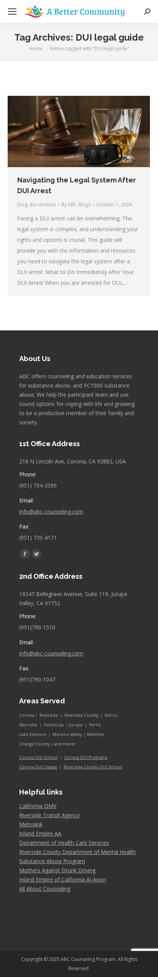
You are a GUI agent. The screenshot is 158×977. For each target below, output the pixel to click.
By (76, 204)
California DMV (37, 806)
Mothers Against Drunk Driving (57, 870)
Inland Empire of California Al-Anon (62, 879)
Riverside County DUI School (93, 767)
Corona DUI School (38, 757)
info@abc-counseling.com (51, 511)
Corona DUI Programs (85, 757)
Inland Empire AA (40, 833)
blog (22, 204)
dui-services (43, 204)
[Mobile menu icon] (12, 11)
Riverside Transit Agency (49, 815)
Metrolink (31, 824)
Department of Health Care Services (64, 842)
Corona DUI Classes (38, 767)
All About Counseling (44, 888)
